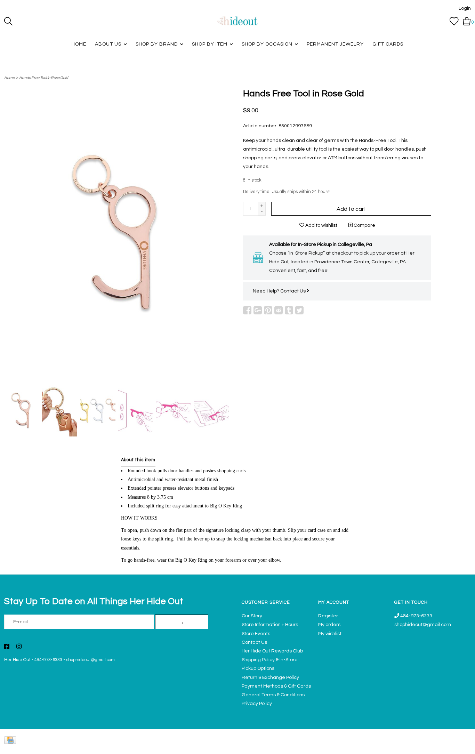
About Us (108, 44)
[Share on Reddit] (278, 310)
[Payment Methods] (11, 741)
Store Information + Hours (270, 624)
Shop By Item (209, 44)
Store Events (256, 633)
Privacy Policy (257, 703)
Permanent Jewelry (335, 44)
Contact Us (293, 291)
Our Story (252, 615)
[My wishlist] (454, 21)
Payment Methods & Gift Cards (276, 686)
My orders (329, 624)
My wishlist (329, 633)
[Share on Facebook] (247, 310)
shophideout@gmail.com (90, 660)
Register (328, 615)
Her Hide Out (17, 660)
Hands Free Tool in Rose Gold (43, 78)
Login (465, 8)
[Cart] (467, 21)
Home (79, 44)
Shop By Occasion (267, 44)
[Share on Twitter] (299, 310)
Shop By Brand (157, 44)
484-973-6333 (48, 660)
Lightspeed (463, 745)
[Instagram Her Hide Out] (19, 647)
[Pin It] (268, 310)
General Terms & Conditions (273, 694)
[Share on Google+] (257, 310)
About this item (138, 460)
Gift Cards (387, 44)
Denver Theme (409, 745)
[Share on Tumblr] (289, 310)
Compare (364, 225)
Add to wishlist (320, 225)
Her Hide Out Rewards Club (272, 651)
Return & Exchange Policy (270, 677)
